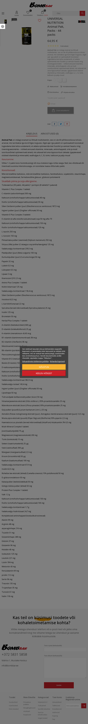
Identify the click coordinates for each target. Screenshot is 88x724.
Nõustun (44, 367)
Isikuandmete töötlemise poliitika (35, 361)
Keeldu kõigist (44, 373)
